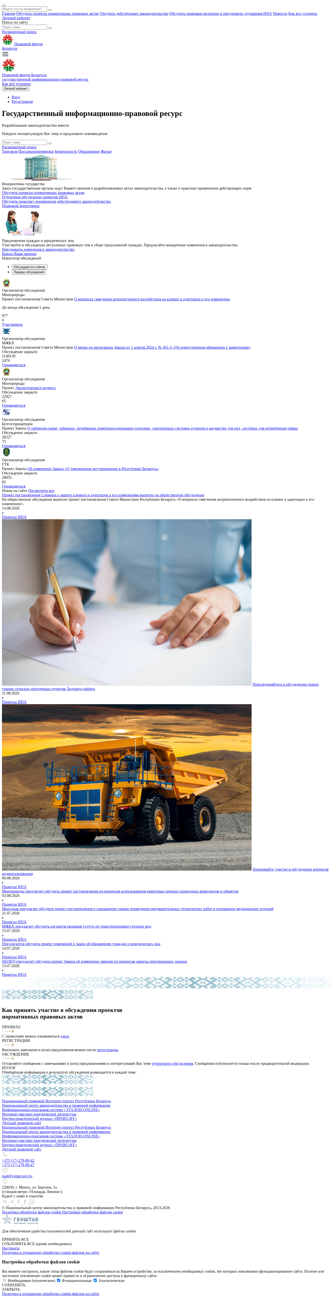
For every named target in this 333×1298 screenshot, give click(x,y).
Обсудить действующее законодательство (133, 13)
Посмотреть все (41, 491)
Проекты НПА (14, 517)
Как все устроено (302, 13)
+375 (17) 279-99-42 (18, 1160)
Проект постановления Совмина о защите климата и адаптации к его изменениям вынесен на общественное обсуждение (103, 495)
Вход (16, 97)
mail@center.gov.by (17, 1176)
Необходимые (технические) (31, 1281)
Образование (89, 151)
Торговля (9, 151)
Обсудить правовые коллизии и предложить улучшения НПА (220, 13)
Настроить (11, 1248)
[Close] (4, 5)
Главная (8, 13)
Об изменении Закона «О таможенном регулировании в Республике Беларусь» (93, 469)
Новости (280, 13)
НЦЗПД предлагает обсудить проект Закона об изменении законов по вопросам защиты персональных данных (94, 961)
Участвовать (12, 324)
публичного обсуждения (172, 1063)
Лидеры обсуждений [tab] (29, 272)
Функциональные (77, 1281)
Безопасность (66, 151)
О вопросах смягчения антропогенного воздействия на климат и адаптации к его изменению (152, 299)
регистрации (107, 1050)
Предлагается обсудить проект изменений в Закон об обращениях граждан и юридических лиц (81, 944)
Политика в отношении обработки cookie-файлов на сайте (50, 1252)
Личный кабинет (16, 18)
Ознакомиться (13, 365)
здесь (64, 1036)
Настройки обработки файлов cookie (92, 1212)
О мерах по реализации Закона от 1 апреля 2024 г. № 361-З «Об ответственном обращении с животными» (162, 347)
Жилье (106, 151)
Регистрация (22, 101)
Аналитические (111, 1281)
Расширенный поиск (19, 32)
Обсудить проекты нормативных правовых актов (57, 13)
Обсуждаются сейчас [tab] (30, 267)
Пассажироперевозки (36, 151)
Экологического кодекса (35, 388)
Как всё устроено (16, 84)
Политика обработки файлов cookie (32, 1212)
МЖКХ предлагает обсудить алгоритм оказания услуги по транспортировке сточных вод (76, 926)
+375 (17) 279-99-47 (18, 1165)
